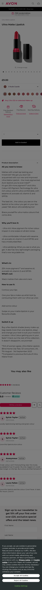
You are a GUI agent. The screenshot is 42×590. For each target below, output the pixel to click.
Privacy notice (24, 560)
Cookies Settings (21, 586)
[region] (21, 565)
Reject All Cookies (21, 580)
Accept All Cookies (21, 575)
